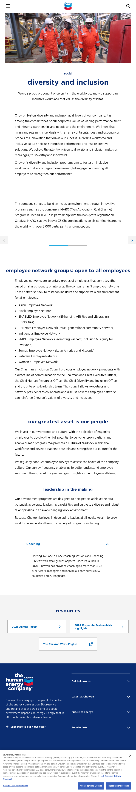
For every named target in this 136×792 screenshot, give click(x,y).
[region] (68, 771)
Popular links (79, 727)
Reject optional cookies (118, 786)
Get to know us (81, 681)
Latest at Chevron (83, 696)
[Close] (130, 756)
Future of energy (82, 712)
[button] (68, 544)
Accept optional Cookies (91, 786)
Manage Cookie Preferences (15, 785)
